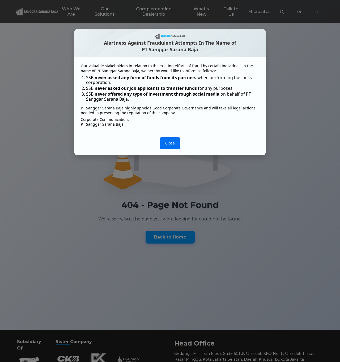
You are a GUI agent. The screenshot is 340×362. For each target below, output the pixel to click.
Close (170, 143)
